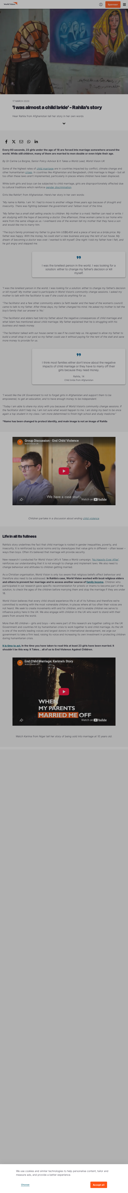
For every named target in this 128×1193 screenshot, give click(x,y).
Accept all (99, 1184)
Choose (25, 1184)
